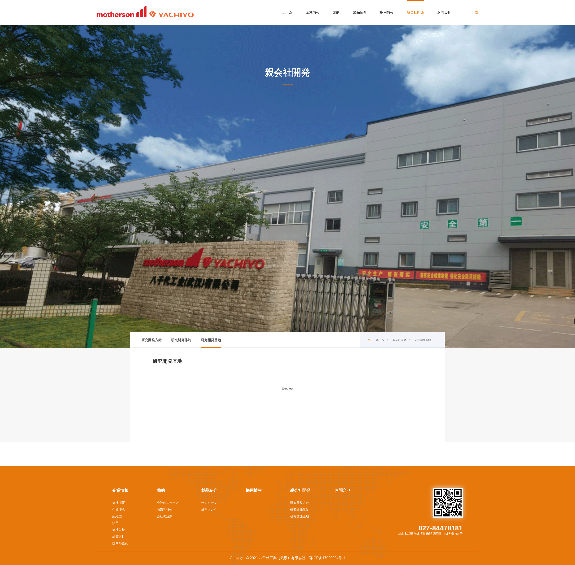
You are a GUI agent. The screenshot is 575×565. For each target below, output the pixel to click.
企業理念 (118, 509)
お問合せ (444, 12)
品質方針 (118, 536)
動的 (336, 12)
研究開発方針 (152, 340)
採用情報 (387, 12)
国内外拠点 (120, 543)
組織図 (117, 516)
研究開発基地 (211, 340)
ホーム (287, 12)
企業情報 (312, 12)
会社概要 (118, 503)
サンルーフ (209, 503)
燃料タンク (209, 509)
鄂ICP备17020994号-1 (327, 558)
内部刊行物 (164, 509)
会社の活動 (164, 516)
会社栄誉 (118, 530)
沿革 (115, 523)
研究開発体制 (181, 340)
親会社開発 (415, 12)
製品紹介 (360, 12)
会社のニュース (168, 503)
